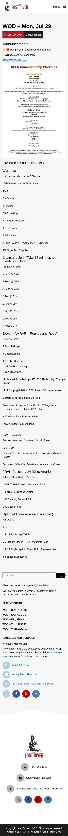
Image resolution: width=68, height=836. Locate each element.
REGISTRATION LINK (14, 60)
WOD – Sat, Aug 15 (14, 614)
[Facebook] (17, 694)
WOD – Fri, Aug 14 (13, 619)
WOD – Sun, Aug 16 (14, 610)
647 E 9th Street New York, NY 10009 (33, 683)
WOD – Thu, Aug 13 (14, 624)
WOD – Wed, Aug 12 (14, 628)
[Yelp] (7, 694)
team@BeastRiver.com (24, 674)
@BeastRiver (41, 585)
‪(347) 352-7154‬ (20, 665)
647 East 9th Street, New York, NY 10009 (39, 788)
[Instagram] (36, 694)
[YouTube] (27, 694)
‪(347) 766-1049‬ (39, 766)
